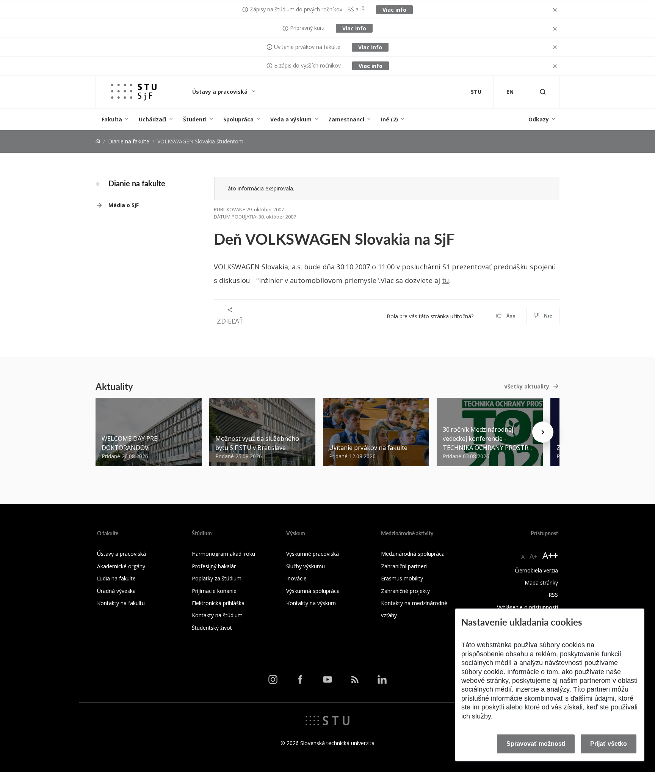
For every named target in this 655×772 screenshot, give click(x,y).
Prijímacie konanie (214, 590)
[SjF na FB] (300, 679)
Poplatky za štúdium (216, 578)
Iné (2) (389, 119)
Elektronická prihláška (218, 603)
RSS (553, 594)
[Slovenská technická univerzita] (327, 719)
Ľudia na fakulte (116, 578)
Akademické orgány (121, 566)
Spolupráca (238, 119)
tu (445, 280)
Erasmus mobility (402, 578)
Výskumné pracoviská (312, 553)
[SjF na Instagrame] (273, 679)
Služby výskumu (305, 566)
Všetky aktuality (526, 386)
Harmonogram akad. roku (223, 553)
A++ (550, 555)
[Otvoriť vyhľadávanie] (542, 91)
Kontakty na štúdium (217, 615)
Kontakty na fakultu (121, 603)
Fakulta (112, 119)
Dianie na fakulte (128, 141)
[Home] (98, 141)
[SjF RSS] (355, 679)
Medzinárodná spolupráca (413, 553)
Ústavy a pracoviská (220, 91)
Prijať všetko (608, 744)
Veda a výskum (291, 119)
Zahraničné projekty (405, 590)
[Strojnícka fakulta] (134, 92)
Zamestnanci (346, 119)
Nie (547, 316)
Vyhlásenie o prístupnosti (527, 607)
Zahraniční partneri (404, 566)
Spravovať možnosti (535, 744)
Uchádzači (152, 119)
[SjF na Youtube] (327, 679)
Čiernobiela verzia (536, 570)
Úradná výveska (116, 590)
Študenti (195, 119)
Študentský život (212, 627)
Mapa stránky (541, 582)
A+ (533, 556)
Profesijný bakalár (214, 566)
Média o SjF (123, 205)
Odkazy (538, 119)
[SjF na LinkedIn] (382, 679)
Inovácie (296, 578)
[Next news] (542, 432)
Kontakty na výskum (311, 603)
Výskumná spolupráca (313, 590)
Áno (510, 316)
